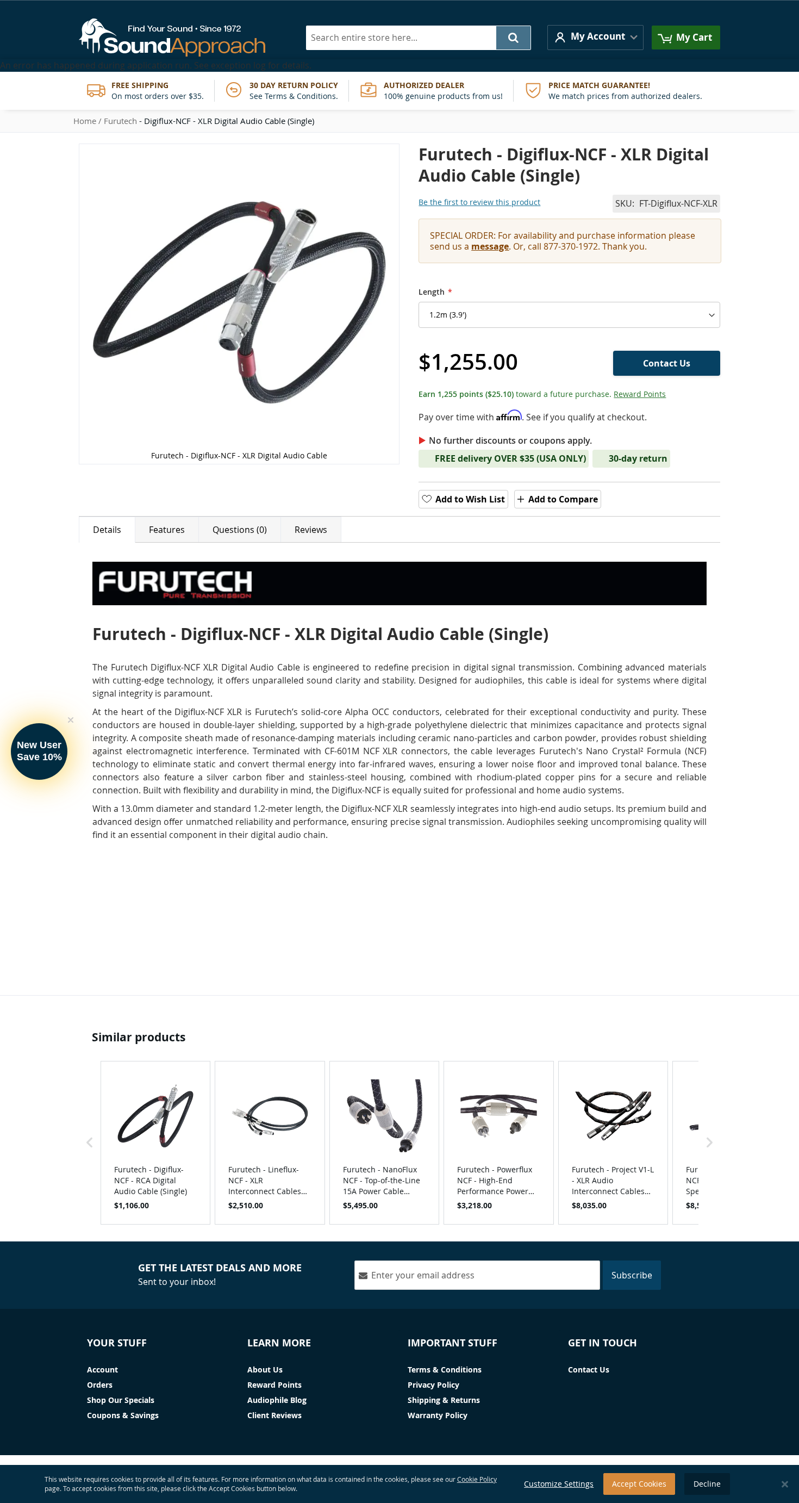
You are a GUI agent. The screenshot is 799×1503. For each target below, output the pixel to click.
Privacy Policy (433, 1385)
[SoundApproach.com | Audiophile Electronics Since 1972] (180, 37)
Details (107, 530)
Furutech (120, 120)
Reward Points (640, 394)
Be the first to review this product (479, 202)
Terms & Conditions (445, 1369)
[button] (595, 37)
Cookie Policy (477, 1479)
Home (84, 120)
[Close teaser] (70, 720)
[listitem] (155, 1142)
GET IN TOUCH (602, 1343)
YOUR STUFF (117, 1343)
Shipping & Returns (444, 1400)
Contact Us (588, 1369)
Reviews (311, 530)
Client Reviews (274, 1415)
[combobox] (418, 38)
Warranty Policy (437, 1415)
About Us (265, 1369)
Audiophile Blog (277, 1400)
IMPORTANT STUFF (452, 1343)
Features (167, 530)
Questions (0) (240, 530)
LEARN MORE (279, 1343)
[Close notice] (785, 1484)
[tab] (107, 530)
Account (102, 1369)
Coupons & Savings (123, 1415)
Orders (100, 1385)
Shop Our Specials (120, 1400)
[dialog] (399, 1484)
